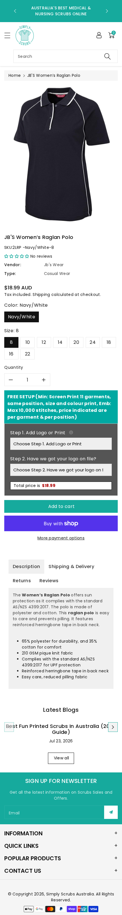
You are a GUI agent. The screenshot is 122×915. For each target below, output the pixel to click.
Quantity (13, 367)
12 (44, 342)
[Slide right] (113, 727)
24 (93, 342)
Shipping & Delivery (71, 566)
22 (27, 354)
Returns (22, 580)
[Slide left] (9, 727)
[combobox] (65, 56)
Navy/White (21, 317)
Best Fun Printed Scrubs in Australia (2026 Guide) (61, 729)
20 (76, 342)
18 (109, 342)
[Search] (107, 56)
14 (60, 342)
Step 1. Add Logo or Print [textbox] (61, 432)
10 (28, 342)
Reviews (48, 580)
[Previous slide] (15, 11)
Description (26, 566)
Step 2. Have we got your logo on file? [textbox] (53, 459)
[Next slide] (107, 11)
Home (15, 75)
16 (11, 354)
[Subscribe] (111, 812)
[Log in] (99, 35)
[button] (10, 35)
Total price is (34, 485)
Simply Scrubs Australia (70, 894)
